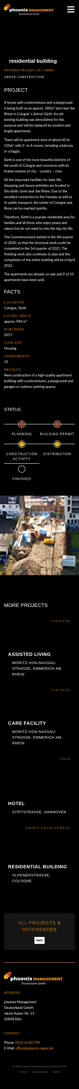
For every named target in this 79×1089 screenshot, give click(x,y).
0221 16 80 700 (27, 1042)
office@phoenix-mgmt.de (34, 1048)
